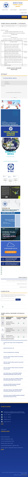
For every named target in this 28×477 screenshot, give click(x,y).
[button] (11, 97)
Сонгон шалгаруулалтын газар (7, 441)
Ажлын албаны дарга (5, 436)
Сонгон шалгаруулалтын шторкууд (11, 352)
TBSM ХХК (25, 474)
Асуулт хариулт (13, 9)
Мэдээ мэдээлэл (23, 9)
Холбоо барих (24, 12)
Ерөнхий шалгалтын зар (22, 283)
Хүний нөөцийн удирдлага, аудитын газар (10, 445)
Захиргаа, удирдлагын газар (7, 438)
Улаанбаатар (7, 83)
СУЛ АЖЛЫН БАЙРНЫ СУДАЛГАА (10, 78)
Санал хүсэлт (5, 9)
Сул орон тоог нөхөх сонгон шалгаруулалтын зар (16, 280)
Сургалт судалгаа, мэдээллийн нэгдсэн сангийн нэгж (12, 447)
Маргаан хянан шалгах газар (7, 443)
